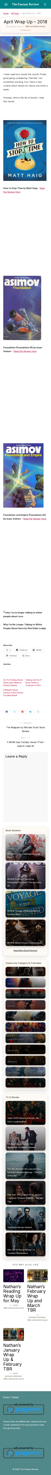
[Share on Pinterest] (22, 712)
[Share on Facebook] (6, 712)
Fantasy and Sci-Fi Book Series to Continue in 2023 (34, 682)
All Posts (15, 13)
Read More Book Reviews (25, 950)
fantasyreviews (14, 26)
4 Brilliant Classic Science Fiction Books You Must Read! (13, 692)
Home (6, 13)
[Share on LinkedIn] (30, 712)
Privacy (6, 1397)
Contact (15, 1397)
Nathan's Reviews (37, 1317)
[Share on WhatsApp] (38, 712)
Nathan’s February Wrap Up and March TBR (36, 1298)
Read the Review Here (25, 351)
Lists (15, 1305)
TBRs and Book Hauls (35, 26)
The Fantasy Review (25, 4)
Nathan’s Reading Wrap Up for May (12, 1293)
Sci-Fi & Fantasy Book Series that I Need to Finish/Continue (13, 682)
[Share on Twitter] (14, 712)
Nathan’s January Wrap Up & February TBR (12, 1357)
